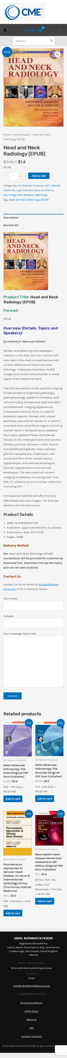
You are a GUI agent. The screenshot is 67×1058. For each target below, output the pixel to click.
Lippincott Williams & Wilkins (35, 190)
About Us (31, 1019)
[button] (57, 54)
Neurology (9, 194)
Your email (10, 598)
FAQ (31, 1028)
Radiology (41, 194)
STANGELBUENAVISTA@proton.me (31, 986)
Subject (8, 616)
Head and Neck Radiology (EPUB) (29, 199)
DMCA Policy (31, 1011)
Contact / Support (31, 1036)
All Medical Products (31, 185)
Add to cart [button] (13, 798)
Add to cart (39, 175)
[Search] (51, 41)
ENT (47, 185)
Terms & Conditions (31, 1002)
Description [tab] (11, 217)
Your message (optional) (19, 633)
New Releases (21, 134)
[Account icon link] (5, 29)
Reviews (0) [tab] (10, 225)
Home (7, 134)
